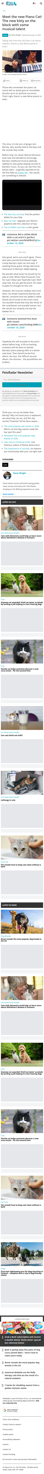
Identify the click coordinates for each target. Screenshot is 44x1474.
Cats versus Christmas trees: (17, 442)
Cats (4, 11)
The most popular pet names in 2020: (21, 426)
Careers (6, 1444)
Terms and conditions (11, 1419)
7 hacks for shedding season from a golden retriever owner (22, 1386)
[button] (2, 3)
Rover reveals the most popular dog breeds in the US (22, 1364)
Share (8, 81)
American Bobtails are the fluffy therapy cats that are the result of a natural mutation (21, 1375)
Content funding (9, 1454)
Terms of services (29, 391)
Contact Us (7, 1449)
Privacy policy (8, 1429)
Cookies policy (8, 1434)
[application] (22, 193)
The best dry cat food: (14, 214)
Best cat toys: (10, 220)
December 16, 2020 (24, 326)
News (5, 35)
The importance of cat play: (17, 448)
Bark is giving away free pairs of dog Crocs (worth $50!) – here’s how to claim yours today (22, 1353)
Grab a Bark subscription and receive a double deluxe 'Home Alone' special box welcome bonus (23, 1340)
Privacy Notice (32, 393)
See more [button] (22, 252)
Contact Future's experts (12, 1424)
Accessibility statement (11, 1439)
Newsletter (37, 81)
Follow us (25, 81)
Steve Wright (16, 35)
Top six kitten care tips (14, 227)
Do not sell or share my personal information (20, 1459)
